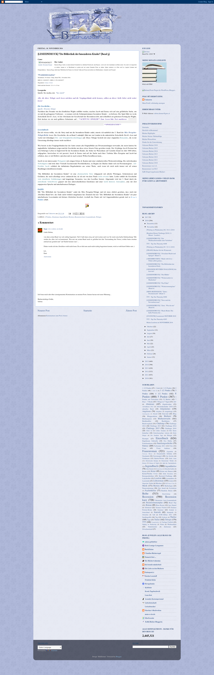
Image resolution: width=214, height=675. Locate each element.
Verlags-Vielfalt (167, 522)
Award (155, 414)
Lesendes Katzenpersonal (154, 599)
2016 (147, 220)
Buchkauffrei (146, 421)
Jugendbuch (64, 217)
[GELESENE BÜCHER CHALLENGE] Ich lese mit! (161, 270)
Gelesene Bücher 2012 (150, 157)
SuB (153, 515)
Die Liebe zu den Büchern (154, 568)
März (149, 350)
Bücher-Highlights (148, 133)
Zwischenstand (147, 529)
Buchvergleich (147, 423)
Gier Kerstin (169, 456)
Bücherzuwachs (164, 418)
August (149, 333)
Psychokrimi (172, 488)
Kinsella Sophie (169, 469)
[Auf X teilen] (78, 213)
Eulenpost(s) (149, 572)
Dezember (150, 223)
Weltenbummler (152, 527)
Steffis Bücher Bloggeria (153, 622)
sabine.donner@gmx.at (162, 113)
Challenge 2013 (155, 426)
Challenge (161, 423)
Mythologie (169, 486)
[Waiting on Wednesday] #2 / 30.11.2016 (160, 230)
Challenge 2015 (153, 428)
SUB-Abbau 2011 (165, 515)
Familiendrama (147, 443)
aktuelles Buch (148, 409)
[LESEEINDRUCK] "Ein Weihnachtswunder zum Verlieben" (160, 239)
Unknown (148, 100)
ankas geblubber (151, 542)
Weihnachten (171, 524)
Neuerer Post (44, 310)
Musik (144, 485)
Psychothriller (150, 490)
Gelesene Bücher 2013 (150, 154)
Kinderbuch (159, 469)
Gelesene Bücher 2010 (150, 163)
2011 (147, 375)
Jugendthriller (170, 466)
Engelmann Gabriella (150, 441)
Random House (166, 490)
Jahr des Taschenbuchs (169, 463)
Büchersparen (147, 419)
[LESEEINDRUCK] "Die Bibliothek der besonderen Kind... (160, 265)
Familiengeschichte (165, 443)
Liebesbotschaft (151, 603)
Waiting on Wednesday (149, 524)
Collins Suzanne (161, 431)
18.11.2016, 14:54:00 (55, 229)
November (151, 227)
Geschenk (145, 456)
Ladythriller (146, 478)
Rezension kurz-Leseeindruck (85, 217)
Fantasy (145, 445)
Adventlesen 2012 (147, 407)
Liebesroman (158, 480)
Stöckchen (145, 515)
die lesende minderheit (153, 564)
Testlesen (164, 517)
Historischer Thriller (167, 461)
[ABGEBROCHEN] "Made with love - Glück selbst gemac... (160, 260)
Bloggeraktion (152, 416)
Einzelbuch (162, 438)
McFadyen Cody (170, 483)
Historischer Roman (152, 461)
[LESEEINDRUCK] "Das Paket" (158, 283)
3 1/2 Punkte (165, 390)
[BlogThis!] (76, 213)
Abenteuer (55, 217)
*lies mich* (60, 93)
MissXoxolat (149, 618)
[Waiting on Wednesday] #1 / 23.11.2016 (160, 247)
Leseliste (158, 478)
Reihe (145, 493)
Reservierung (166, 494)
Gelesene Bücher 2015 (150, 148)
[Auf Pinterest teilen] (83, 213)
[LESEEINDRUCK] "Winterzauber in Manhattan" (160, 279)
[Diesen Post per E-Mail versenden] (74, 213)
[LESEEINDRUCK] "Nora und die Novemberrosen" (158, 301)
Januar (149, 357)
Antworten (47, 256)
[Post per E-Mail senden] (69, 213)
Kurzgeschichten (148, 476)
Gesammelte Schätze (164, 454)
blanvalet (165, 414)
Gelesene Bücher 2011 (150, 160)
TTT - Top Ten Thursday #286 (157, 297)
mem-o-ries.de (150, 614)
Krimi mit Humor (166, 471)
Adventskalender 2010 (165, 406)
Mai (148, 343)
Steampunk (170, 512)
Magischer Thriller (147, 483)
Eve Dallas (168, 441)
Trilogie (98, 217)
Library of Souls (49, 83)
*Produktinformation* (46, 74)
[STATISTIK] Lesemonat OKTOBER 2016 (161, 316)
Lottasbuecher (150, 606)
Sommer (160, 510)
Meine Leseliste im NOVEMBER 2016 (160, 322)
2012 (147, 371)
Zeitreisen (167, 527)
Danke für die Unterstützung (152, 142)
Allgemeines (165, 408)
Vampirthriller (155, 522)
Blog (174, 414)
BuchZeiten (149, 549)
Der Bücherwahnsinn (152, 561)
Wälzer (162, 524)
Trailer (157, 519)
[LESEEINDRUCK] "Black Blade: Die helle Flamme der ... (160, 312)
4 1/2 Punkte (161, 393)
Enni (45, 229)
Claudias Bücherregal (153, 553)
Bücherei (167, 416)
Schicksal (148, 507)
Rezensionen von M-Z (149, 169)
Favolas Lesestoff (151, 576)
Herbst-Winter (159, 458)
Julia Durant (149, 469)
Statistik (157, 512)
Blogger (118, 656)
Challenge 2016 (170, 428)
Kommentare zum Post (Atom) (56, 315)
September (151, 330)
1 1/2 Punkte (146, 388)
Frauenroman (149, 451)
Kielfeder (148, 587)
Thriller (173, 517)
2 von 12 (154, 391)
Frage (144, 448)
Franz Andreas (163, 448)
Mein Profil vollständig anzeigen (153, 103)
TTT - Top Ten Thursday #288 (157, 244)
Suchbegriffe (146, 517)
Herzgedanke (150, 583)
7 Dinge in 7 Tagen (163, 402)
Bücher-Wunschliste (149, 139)
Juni (148, 340)
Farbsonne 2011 (159, 446)
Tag (156, 517)
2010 (147, 378)
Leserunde (145, 481)
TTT (144, 522)
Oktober (150, 326)
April (149, 347)
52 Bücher (167, 399)
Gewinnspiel (157, 456)
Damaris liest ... (150, 557)
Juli (148, 337)
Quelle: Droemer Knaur (45, 65)
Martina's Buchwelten (153, 610)
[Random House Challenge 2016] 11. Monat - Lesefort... (159, 234)
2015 (147, 361)
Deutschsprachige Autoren (161, 433)
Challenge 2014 (170, 426)
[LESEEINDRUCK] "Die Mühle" (158, 274)
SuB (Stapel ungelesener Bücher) (153, 172)
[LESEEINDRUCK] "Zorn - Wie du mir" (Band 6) (161, 306)
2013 (147, 368)
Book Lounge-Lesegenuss (154, 545)
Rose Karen (160, 505)
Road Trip (172, 503)
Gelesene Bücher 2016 (150, 145)
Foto (171, 446)
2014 (147, 364)
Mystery (71, 217)
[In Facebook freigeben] (81, 213)
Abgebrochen (167, 404)
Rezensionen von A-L (149, 166)
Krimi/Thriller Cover (150, 473)
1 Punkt (157, 388)
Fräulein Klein (150, 580)
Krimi (153, 471)
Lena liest (148, 595)
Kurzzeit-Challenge (165, 476)
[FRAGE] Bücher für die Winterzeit (159, 250)
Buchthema (166, 421)
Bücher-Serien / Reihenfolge (152, 136)
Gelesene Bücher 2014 (150, 151)
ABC (174, 402)
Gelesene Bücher (147, 454)
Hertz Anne (172, 458)
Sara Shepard (172, 505)
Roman (149, 505)
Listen (171, 481)
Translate (54, 650)
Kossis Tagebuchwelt (152, 591)
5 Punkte (163, 396)
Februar (150, 354)
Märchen (159, 483)
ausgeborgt (169, 411)
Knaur (144, 471)
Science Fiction (161, 507)
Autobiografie (146, 414)
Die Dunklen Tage (156, 435)
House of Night (154, 463)
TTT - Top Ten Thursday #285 (157, 319)
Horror (144, 463)
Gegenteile (170, 451)
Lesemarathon (170, 478)
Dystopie (145, 438)
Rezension (147, 496)
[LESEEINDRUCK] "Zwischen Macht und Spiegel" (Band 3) (161, 254)
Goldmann (146, 458)
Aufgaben (159, 411)
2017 (147, 217)
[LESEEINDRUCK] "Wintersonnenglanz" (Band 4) (161, 287)
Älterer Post (131, 310)
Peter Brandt (162, 488)
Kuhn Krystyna (168, 474)
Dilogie (169, 435)
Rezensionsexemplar (154, 502)
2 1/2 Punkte (167, 388)
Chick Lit (149, 431)
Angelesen (146, 411)
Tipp (148, 519)
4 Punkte (48, 217)
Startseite (87, 310)
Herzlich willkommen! (150, 130)
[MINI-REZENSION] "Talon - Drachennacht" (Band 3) (157, 292)
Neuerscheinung (147, 488)
